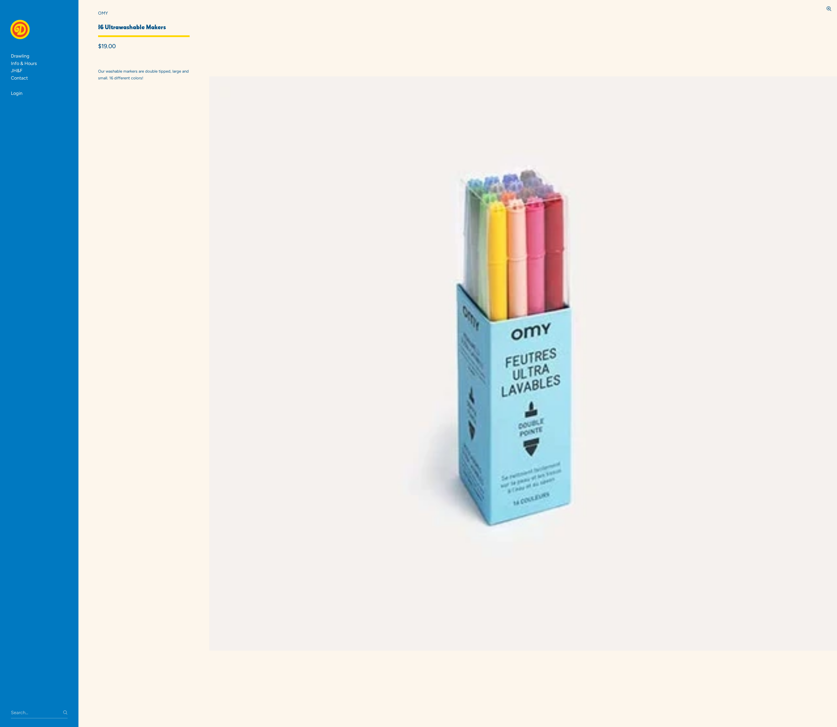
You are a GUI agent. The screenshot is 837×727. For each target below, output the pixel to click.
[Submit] (65, 712)
